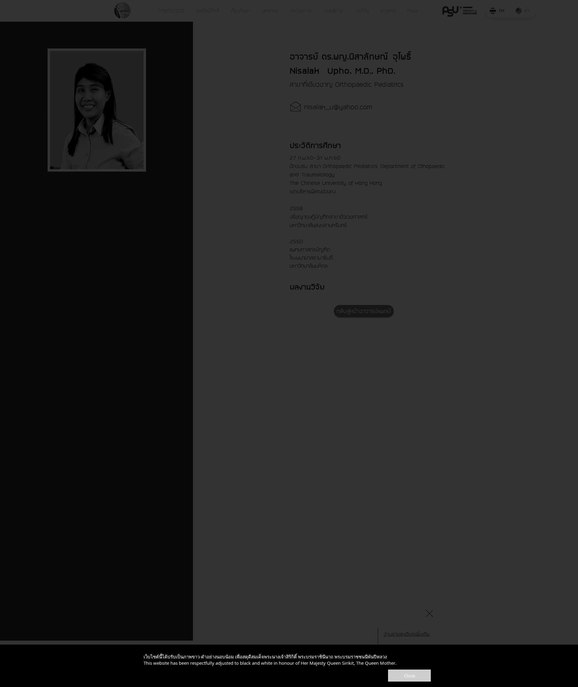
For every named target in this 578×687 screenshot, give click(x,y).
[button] (429, 613)
